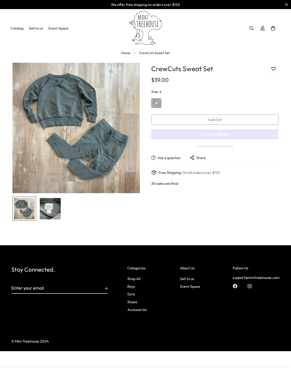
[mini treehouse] (145, 28)
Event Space (58, 28)
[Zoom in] (130, 72)
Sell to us (36, 28)
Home (125, 53)
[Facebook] (235, 286)
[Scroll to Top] (282, 343)
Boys (131, 286)
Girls (131, 294)
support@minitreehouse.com (256, 277)
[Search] (251, 28)
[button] (273, 28)
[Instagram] (249, 286)
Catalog (16, 28)
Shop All (133, 278)
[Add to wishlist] (273, 69)
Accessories (137, 309)
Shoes (132, 302)
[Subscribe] (102, 288)
